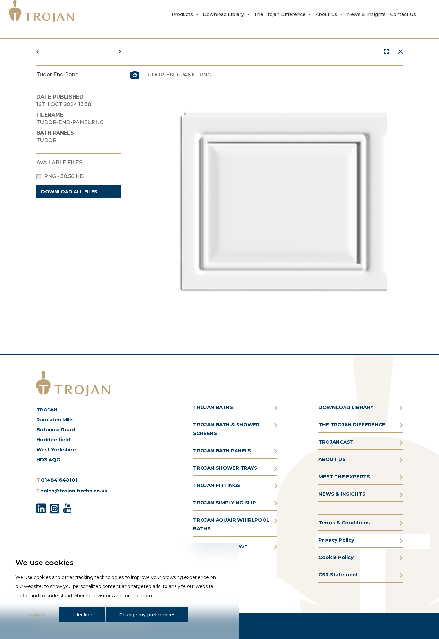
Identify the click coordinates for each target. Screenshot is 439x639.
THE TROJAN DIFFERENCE (351, 424)
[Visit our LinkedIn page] (41, 507)
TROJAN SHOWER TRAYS (225, 468)
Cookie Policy (336, 557)
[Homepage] (41, 11)
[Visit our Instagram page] (54, 507)
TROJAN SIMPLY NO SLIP (224, 503)
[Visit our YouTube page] (67, 507)
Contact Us (403, 14)
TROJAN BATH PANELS (222, 450)
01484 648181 (59, 480)
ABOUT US (331, 459)
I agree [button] (36, 614)
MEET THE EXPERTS (344, 476)
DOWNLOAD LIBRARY (345, 407)
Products (182, 14)
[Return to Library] (400, 52)
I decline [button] (82, 614)
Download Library (223, 14)
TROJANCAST (336, 442)
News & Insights (366, 14)
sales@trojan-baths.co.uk (74, 491)
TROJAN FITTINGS (216, 485)
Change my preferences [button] (147, 614)
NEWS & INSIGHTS (341, 494)
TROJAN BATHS (213, 407)
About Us (326, 14)
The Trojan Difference (280, 14)
